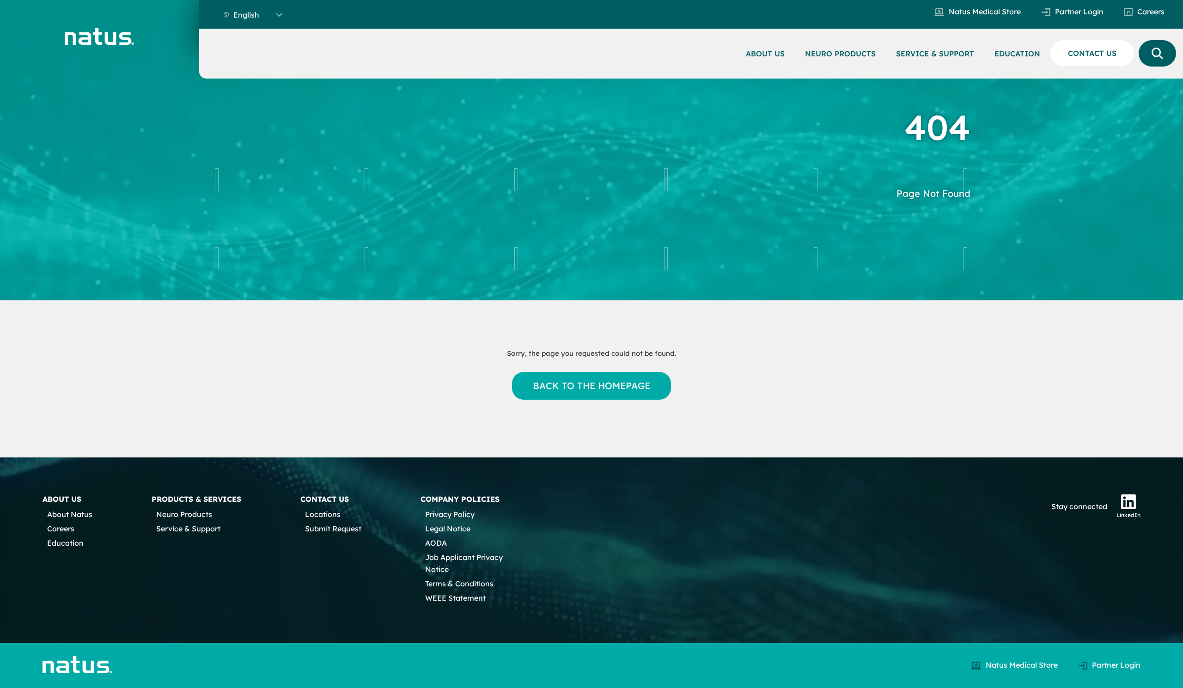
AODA (436, 543)
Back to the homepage (592, 385)
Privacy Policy (450, 514)
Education (65, 543)
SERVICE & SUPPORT (935, 53)
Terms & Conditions (459, 583)
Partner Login (1079, 11)
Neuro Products (184, 514)
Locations (323, 514)
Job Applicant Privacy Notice (464, 563)
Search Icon (1157, 53)
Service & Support (188, 528)
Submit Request (333, 528)
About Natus (69, 514)
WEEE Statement (455, 598)
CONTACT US (1092, 53)
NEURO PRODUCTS (840, 53)
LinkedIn (1128, 514)
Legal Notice (447, 528)
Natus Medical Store (985, 11)
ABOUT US (765, 53)
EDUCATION (1017, 53)
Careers (1151, 11)
